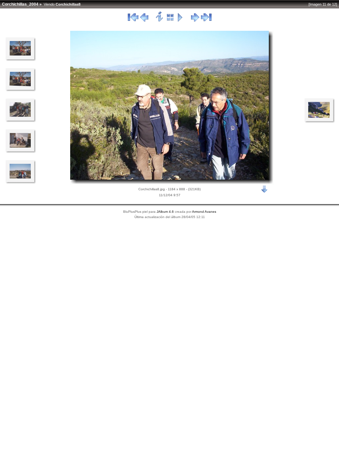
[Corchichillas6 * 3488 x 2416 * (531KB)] (20, 177)
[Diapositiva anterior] (144, 21)
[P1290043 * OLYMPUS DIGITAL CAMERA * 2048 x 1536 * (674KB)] (319, 116)
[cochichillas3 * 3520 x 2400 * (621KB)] (20, 85)
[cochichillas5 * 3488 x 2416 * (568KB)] (20, 147)
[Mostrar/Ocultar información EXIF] (160, 21)
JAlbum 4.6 (165, 211)
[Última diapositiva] (206, 21)
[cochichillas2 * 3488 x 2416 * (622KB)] (20, 55)
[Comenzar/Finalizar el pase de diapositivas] (180, 21)
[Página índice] (170, 21)
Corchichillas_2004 (20, 4)
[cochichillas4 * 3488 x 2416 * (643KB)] (20, 116)
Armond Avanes (204, 211)
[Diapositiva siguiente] (195, 21)
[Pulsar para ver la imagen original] (169, 178)
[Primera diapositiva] (133, 21)
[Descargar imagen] (264, 189)
